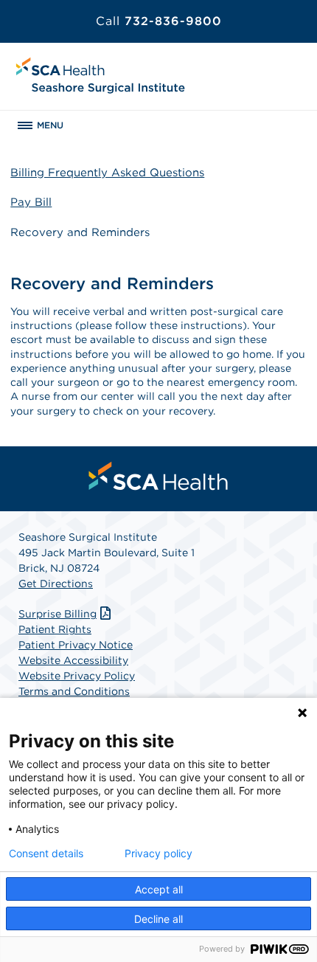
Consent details (46, 853)
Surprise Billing (57, 614)
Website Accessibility (73, 660)
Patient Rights (54, 629)
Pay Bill (31, 202)
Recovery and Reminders (80, 232)
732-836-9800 (159, 21)
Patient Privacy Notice (75, 645)
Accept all (159, 889)
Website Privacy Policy (76, 676)
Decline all (158, 919)
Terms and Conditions (74, 691)
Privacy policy (158, 853)
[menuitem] (158, 475)
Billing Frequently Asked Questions (107, 172)
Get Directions (55, 583)
